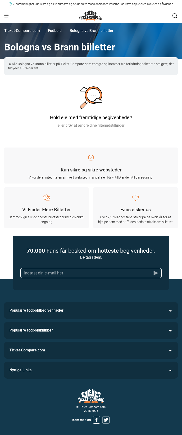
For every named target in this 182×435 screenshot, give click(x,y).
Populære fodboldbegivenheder (36, 310)
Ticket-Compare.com (22, 30)
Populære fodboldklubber (31, 330)
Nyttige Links (20, 370)
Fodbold (55, 30)
